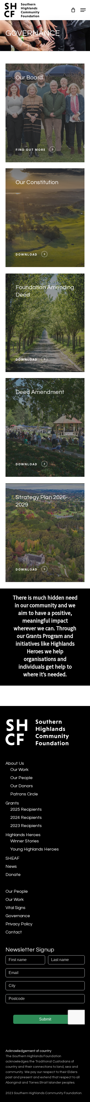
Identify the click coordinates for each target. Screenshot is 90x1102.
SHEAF (12, 858)
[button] (83, 10)
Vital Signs (15, 907)
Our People (21, 777)
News (11, 866)
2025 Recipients (26, 809)
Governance (18, 916)
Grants (12, 803)
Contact (14, 932)
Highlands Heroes (23, 835)
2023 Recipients (26, 825)
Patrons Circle (24, 794)
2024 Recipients (26, 817)
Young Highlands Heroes (34, 849)
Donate (13, 874)
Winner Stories (24, 841)
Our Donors (21, 786)
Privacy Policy (19, 924)
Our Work (19, 769)
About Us (15, 763)
